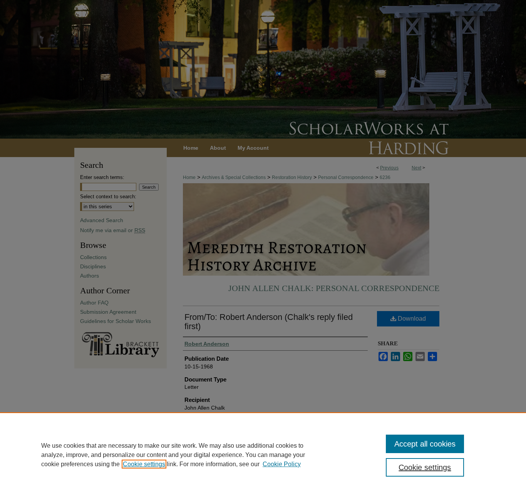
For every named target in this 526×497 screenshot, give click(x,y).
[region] (263, 454)
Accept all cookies (425, 444)
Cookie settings (144, 464)
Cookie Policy (282, 464)
